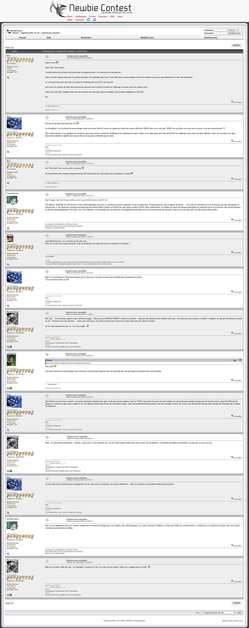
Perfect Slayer (13, 312)
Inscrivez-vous (210, 37)
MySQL (224, 621)
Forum (92, 16)
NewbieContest (16, 31)
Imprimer (236, 45)
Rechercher (86, 37)
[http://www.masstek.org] (11, 388)
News (69, 16)
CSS (241, 621)
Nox (8, 56)
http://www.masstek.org (53, 388)
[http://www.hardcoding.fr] (11, 347)
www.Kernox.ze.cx (51, 110)
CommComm (13, 193)
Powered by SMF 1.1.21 (112, 621)
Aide (49, 37)
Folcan (10, 234)
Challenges (80, 16)
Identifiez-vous (147, 37)
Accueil (22, 37)
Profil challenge (12, 57)
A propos (79, 20)
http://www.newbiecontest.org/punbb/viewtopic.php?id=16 (83, 200)
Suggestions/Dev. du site (30, 33)
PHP (230, 621)
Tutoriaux (102, 16)
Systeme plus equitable (51, 33)
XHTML (235, 621)
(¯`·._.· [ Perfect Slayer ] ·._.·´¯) (55, 339)
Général (15, 33)
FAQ (112, 16)
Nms (9, 116)
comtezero (11, 353)
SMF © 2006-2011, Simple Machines (133, 621)
